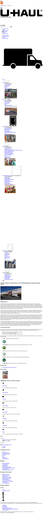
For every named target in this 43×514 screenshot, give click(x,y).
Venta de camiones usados (7, 477)
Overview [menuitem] (6, 252)
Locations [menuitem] (5, 31)
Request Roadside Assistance (6, 444)
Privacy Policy (5, 506)
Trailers (4, 82)
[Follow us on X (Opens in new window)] (3, 499)
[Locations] (4, 25)
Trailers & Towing (5, 392)
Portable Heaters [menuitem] (7, 277)
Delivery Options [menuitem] (7, 129)
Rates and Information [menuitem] (8, 128)
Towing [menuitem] (4, 99)
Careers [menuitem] (4, 29)
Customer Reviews (6, 458)
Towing (8, 99)
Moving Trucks (5, 385)
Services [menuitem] (6, 255)
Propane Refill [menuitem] (7, 274)
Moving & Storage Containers (9, 467)
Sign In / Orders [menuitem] (5, 33)
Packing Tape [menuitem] (7, 182)
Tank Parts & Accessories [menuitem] (9, 279)
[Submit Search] (11, 26)
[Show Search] (3, 25)
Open (1, 7)
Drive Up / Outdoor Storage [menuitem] (9, 153)
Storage (7, 146)
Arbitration (4, 505)
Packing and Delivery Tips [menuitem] (10, 132)
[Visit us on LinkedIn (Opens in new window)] (3, 497)
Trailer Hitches (5, 418)
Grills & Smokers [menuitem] (7, 276)
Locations (5, 509)
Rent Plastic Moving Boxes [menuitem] (9, 184)
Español (4, 447)
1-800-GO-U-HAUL (6, 439)
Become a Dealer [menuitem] (5, 30)
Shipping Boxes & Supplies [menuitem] (9, 179)
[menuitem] (24, 85)
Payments (4, 454)
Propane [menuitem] (4, 272)
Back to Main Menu (8, 83)
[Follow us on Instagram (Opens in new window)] (3, 494)
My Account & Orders (6, 453)
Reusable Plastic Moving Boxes (8, 469)
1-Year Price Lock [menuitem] (6, 28)
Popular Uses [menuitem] (7, 130)
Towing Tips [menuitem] (7, 103)
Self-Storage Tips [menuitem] (7, 156)
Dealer (4, 489)
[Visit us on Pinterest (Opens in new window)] (3, 496)
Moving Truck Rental (6, 463)
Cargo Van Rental (5, 464)
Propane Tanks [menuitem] (7, 278)
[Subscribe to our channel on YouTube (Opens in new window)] (3, 500)
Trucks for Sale (5, 425)
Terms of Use (5, 507)
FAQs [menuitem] (6, 104)
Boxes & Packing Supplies (16, 175)
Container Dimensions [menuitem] (8, 134)
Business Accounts (6, 474)
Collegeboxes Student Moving (8, 481)
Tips (3, 455)
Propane (7, 272)
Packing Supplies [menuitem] (7, 178)
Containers (13, 126)
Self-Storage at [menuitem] (8, 149)
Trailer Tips (6, 86)
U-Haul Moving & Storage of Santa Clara (9, 367)
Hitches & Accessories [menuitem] (8, 105)
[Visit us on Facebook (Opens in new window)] (3, 493)
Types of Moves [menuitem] (7, 256)
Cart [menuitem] (4, 32)
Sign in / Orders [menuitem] (6, 35)
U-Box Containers (5, 405)
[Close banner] (1, 1)
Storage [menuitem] (4, 146)
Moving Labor (10, 250)
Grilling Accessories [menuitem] (8, 275)
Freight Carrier (6, 490)
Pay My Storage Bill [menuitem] (8, 154)
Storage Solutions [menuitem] (7, 183)
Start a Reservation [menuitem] (8, 84)
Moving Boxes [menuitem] (7, 177)
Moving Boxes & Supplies (7, 478)
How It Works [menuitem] (7, 254)
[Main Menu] (1, 9)
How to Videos (7, 85)
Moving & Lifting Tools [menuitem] (9, 181)
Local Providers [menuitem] (7, 253)
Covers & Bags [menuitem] (7, 180)
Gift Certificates (5, 482)
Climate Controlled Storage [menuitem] (9, 151)
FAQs (6, 87)
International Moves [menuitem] (8, 131)
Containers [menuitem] (6, 126)
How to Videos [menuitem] (7, 102)
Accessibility (5, 457)
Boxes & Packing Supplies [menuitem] (7, 175)
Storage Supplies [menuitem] (7, 157)
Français (4, 446)
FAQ (3, 456)
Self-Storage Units (6, 468)
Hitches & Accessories (8, 88)
